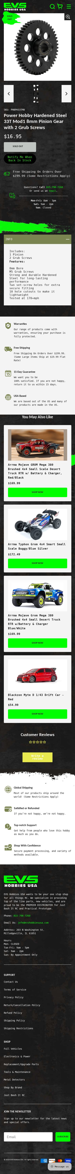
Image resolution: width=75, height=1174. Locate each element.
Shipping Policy (14, 1020)
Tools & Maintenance (17, 1072)
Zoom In (68, 16)
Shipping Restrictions (18, 1028)
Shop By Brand (13, 1087)
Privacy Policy (13, 997)
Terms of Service (15, 989)
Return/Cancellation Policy (22, 1005)
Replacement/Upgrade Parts (21, 1064)
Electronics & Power (17, 1056)
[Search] (52, 6)
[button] (9, 93)
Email (52, 190)
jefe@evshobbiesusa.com (33, 922)
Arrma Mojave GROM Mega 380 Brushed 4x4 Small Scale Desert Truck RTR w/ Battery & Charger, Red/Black (35, 471)
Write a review (37, 757)
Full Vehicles (13, 1048)
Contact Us (11, 981)
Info (38, 239)
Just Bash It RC (14, 1095)
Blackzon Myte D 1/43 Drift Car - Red (36, 697)
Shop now (37, 492)
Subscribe (63, 1137)
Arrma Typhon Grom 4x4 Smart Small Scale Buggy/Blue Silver (37, 546)
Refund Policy (13, 1012)
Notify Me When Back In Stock (20, 158)
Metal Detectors (14, 1079)
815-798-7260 (54, 187)
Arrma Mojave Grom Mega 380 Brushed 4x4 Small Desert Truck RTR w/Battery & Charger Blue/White (34, 622)
